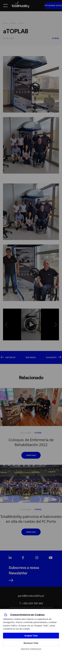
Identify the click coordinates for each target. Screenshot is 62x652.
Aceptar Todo (30, 635)
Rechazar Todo (31, 643)
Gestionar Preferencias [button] (31, 649)
